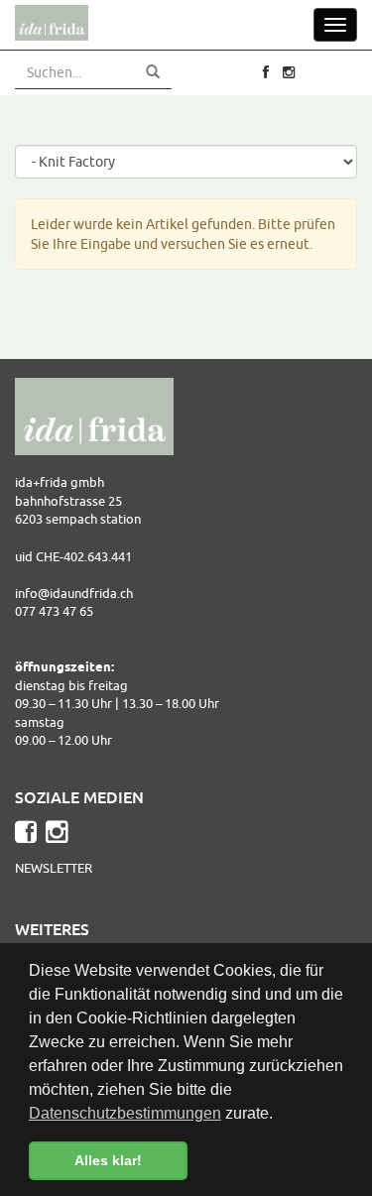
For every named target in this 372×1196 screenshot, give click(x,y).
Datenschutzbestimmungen (125, 1113)
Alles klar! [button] (108, 1160)
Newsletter (53, 868)
